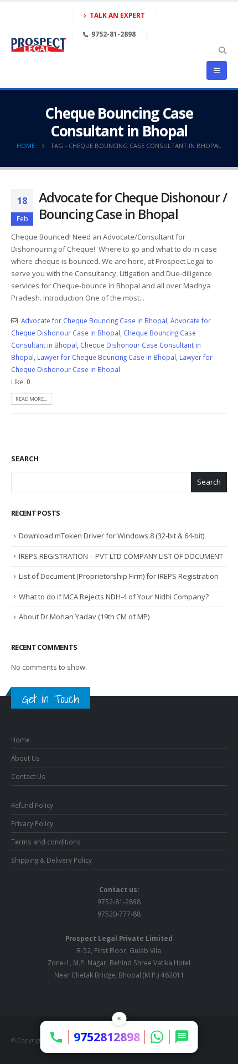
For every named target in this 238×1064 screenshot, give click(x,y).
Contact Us (28, 776)
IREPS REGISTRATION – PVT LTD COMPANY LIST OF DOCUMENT (121, 556)
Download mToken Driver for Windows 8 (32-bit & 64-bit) (111, 536)
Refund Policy (32, 805)
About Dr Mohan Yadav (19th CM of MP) (84, 617)
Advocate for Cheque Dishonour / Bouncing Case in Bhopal (133, 206)
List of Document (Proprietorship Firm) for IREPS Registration (119, 576)
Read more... (31, 399)
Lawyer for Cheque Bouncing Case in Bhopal (106, 357)
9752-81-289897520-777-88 (119, 901)
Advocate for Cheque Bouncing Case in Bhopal (94, 320)
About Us (25, 758)
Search (25, 459)
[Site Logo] (38, 45)
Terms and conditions (46, 841)
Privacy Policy (32, 823)
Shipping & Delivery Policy (51, 860)
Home (20, 739)
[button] (222, 50)
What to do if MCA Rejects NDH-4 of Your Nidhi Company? (114, 597)
